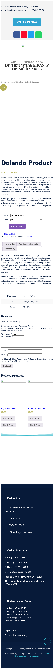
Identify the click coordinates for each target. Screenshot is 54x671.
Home (3, 82)
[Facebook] (17, 34)
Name (4, 351)
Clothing (11, 82)
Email (4, 355)
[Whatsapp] (38, 34)
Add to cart (17, 226)
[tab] (9, 244)
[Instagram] (24, 34)
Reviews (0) (10, 249)
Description (10, 244)
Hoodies (19, 82)
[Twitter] (31, 34)
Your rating (6, 334)
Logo (6, 220)
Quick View (8, 425)
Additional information (29, 244)
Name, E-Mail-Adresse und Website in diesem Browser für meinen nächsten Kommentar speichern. (27, 360)
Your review (7, 337)
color (6, 215)
